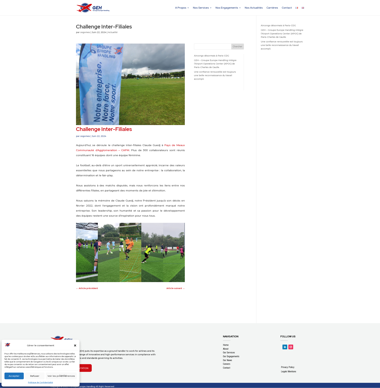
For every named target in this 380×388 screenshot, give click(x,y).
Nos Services (201, 8)
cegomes (85, 32)
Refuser (34, 376)
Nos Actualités (254, 8)
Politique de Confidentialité (40, 382)
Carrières (272, 8)
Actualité (113, 32)
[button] (75, 345)
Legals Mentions (288, 371)
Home (226, 345)
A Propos (180, 8)
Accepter (14, 376)
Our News (227, 360)
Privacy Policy (287, 367)
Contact (287, 8)
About (225, 348)
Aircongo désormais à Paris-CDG (211, 55)
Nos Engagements (227, 8)
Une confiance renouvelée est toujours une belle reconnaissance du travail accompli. (215, 75)
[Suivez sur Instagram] (290, 347)
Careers (226, 364)
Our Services (229, 352)
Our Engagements (231, 356)
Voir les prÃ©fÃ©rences (61, 376)
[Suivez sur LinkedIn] (284, 347)
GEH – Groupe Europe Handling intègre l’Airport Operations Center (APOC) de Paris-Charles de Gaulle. (215, 64)
